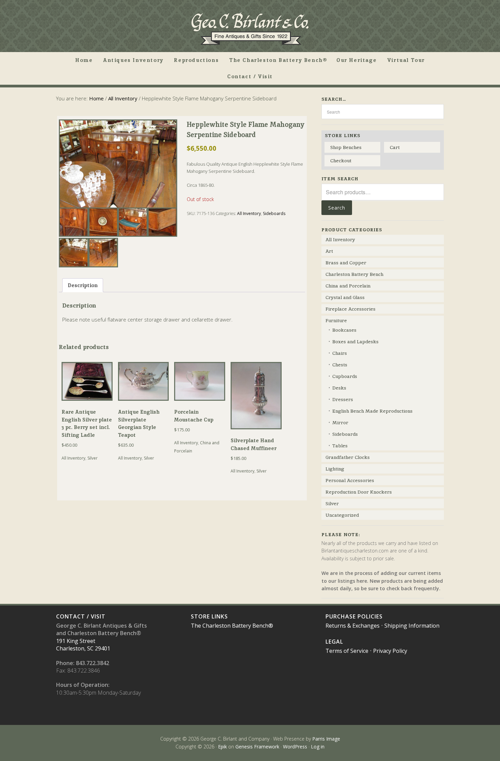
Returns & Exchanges (353, 625)
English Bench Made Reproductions (372, 411)
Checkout (340, 161)
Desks (339, 388)
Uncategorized (342, 515)
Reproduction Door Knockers (359, 492)
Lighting (335, 469)
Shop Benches (346, 147)
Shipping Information (411, 625)
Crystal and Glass (345, 297)
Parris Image (326, 738)
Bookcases (344, 330)
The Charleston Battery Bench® (232, 625)
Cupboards (344, 376)
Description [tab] (83, 285)
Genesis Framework (257, 746)
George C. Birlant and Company (250, 28)
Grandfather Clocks (348, 457)
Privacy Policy (390, 651)
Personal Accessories (350, 480)
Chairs (339, 353)
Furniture (336, 320)
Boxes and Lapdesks (355, 341)
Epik (222, 746)
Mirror (340, 422)
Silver (92, 458)
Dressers (342, 399)
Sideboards (274, 213)
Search (336, 207)
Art (329, 251)
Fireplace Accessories (351, 309)
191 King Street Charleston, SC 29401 (83, 644)
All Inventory (122, 98)
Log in (317, 746)
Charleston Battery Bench (354, 274)
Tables (340, 446)
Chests (339, 365)
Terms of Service (347, 651)
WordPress (295, 746)
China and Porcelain (348, 286)
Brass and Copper (346, 263)
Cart (395, 147)
